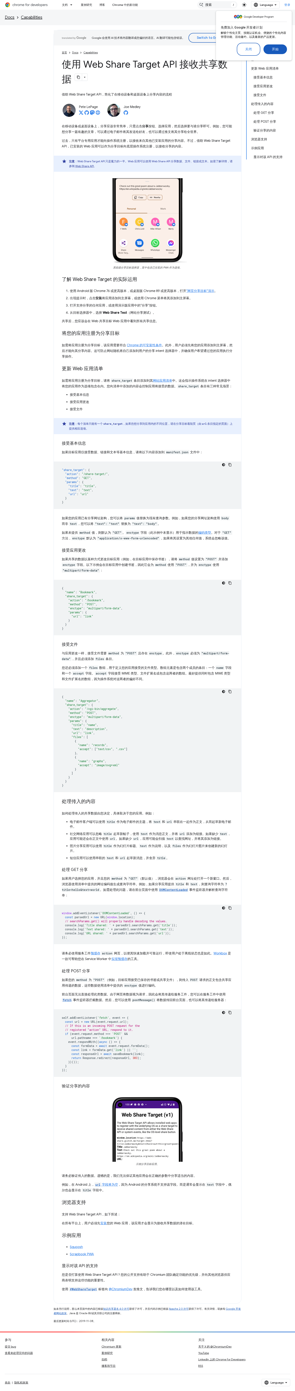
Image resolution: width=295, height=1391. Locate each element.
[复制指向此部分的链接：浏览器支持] (90, 1202)
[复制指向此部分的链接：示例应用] (85, 1235)
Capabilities (31, 17)
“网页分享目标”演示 (200, 291)
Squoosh (76, 1247)
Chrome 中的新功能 (125, 5)
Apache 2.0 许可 (179, 1309)
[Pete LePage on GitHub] (86, 113)
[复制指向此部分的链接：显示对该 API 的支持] (102, 1266)
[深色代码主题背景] (223, 465)
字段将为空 (106, 1185)
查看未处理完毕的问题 (19, 1353)
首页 (64, 52)
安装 (103, 1223)
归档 (104, 1359)
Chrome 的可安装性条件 (144, 345)
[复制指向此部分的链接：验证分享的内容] (94, 1086)
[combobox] (217, 4)
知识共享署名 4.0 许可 (116, 1309)
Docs (9, 17)
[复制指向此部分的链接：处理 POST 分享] (94, 971)
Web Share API (84, 166)
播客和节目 (109, 1366)
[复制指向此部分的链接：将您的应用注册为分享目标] (124, 333)
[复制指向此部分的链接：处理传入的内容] (100, 801)
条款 (7, 1382)
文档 (65, 5)
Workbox (220, 953)
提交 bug (10, 1346)
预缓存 (95, 953)
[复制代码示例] (230, 465)
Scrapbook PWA (82, 1254)
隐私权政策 (21, 1382)
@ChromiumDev (120, 1289)
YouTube (203, 1353)
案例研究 (86, 5)
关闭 (248, 49)
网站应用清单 (162, 381)
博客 (102, 5)
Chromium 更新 (111, 1346)
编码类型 (204, 533)
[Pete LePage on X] (81, 113)
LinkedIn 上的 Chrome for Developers (221, 1359)
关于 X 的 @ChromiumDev (215, 1346)
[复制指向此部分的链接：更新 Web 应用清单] (107, 369)
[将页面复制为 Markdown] (78, 77)
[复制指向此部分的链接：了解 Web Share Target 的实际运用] (141, 279)
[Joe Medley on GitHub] (126, 113)
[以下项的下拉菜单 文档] (72, 4)
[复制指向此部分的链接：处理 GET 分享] (92, 870)
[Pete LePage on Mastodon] (92, 113)
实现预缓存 (119, 959)
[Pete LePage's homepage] (98, 113)
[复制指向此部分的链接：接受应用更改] (90, 550)
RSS (200, 1366)
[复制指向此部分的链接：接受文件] (82, 644)
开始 (275, 49)
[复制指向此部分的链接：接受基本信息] (90, 443)
